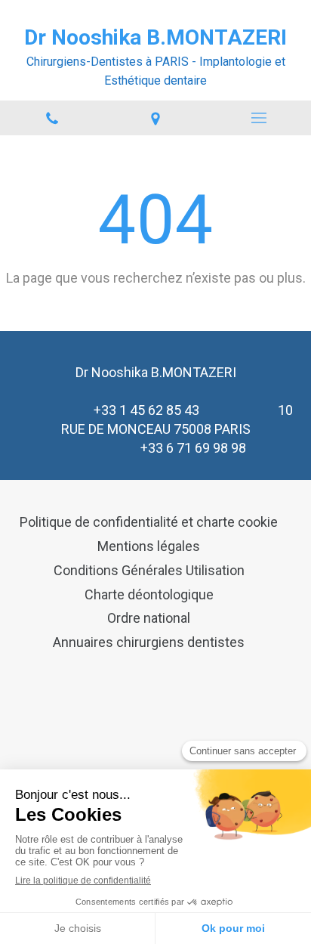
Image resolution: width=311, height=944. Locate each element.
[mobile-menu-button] (259, 118)
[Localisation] (155, 118)
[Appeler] (51, 118)
